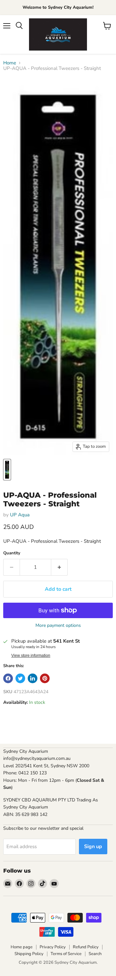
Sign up (93, 846)
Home (9, 63)
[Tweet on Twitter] (20, 678)
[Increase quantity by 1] (59, 567)
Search (95, 954)
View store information (30, 655)
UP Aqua (20, 515)
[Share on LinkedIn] (32, 678)
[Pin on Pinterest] (45, 678)
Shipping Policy (29, 954)
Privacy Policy (53, 947)
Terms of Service (66, 954)
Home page (22, 947)
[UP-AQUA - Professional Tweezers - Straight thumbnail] (7, 469)
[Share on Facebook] (8, 678)
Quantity (11, 553)
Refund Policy (86, 947)
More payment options (58, 625)
